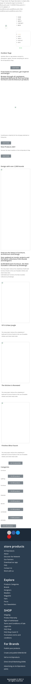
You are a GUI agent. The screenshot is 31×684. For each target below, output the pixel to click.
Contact (20, 23)
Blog (19, 25)
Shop (19, 19)
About (20, 21)
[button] (23, 27)
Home (19, 17)
